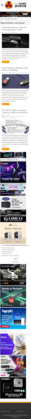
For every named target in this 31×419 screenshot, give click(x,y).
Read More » (5, 61)
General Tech (12, 116)
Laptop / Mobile (20, 116)
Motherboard (5, 117)
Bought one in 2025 (7, 252)
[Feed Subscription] (30, 22)
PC (9, 117)
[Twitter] (20, 411)
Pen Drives (18, 72)
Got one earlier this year (8, 250)
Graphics (14, 32)
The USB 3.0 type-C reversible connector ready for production (15, 111)
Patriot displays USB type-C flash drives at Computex (15, 69)
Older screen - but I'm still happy (10, 255)
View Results (15, 261)
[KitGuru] (15, 4)
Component (6, 116)
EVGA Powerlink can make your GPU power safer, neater (14, 28)
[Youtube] (22, 411)
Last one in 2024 (6, 253)
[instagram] (24, 411)
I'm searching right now (8, 248)
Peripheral (24, 72)
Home (1, 19)
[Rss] (17, 411)
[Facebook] (18, 411)
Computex (13, 72)
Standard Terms (15, 417)
